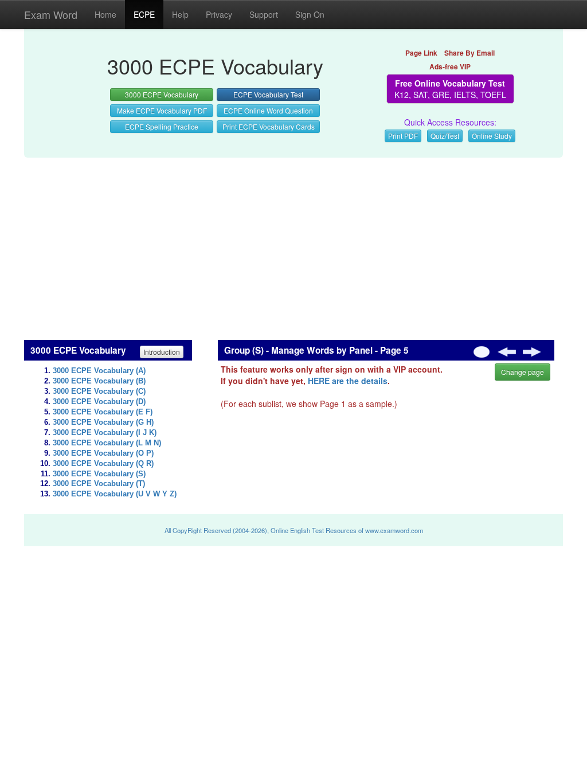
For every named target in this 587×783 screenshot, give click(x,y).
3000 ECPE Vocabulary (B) (99, 381)
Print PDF (403, 135)
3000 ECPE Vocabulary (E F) (102, 412)
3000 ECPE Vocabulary (161, 94)
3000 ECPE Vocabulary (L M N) (107, 443)
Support (263, 14)
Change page (522, 372)
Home (105, 14)
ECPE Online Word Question (268, 110)
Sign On (309, 14)
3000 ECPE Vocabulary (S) (99, 474)
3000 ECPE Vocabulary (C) (99, 391)
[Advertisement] (293, 242)
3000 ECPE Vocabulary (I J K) (104, 433)
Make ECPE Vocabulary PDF (162, 110)
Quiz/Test (445, 135)
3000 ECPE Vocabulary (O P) (103, 453)
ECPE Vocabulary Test (268, 94)
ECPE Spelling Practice (161, 126)
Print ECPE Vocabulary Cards (268, 126)
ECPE (144, 14)
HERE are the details (348, 380)
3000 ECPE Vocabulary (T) (99, 484)
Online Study (492, 135)
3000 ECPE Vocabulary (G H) (103, 422)
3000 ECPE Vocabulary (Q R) (103, 464)
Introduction (161, 352)
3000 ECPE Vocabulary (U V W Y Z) (115, 494)
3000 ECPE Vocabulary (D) (99, 402)
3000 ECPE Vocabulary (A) (99, 371)
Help (180, 14)
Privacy (219, 14)
